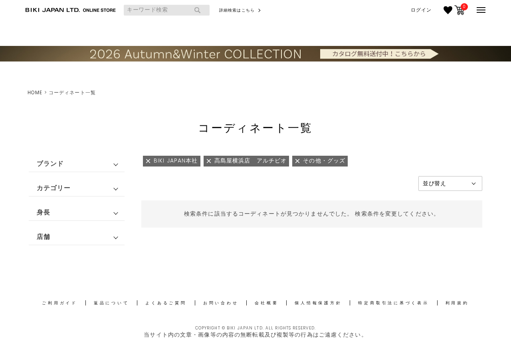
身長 (43, 212)
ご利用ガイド (59, 302)
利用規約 (457, 302)
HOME (35, 92)
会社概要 (266, 302)
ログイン (421, 10)
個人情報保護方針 (318, 302)
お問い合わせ (221, 302)
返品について (111, 302)
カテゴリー (54, 187)
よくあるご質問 (165, 302)
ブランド (50, 163)
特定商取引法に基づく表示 (393, 302)
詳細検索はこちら (237, 10)
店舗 (43, 236)
